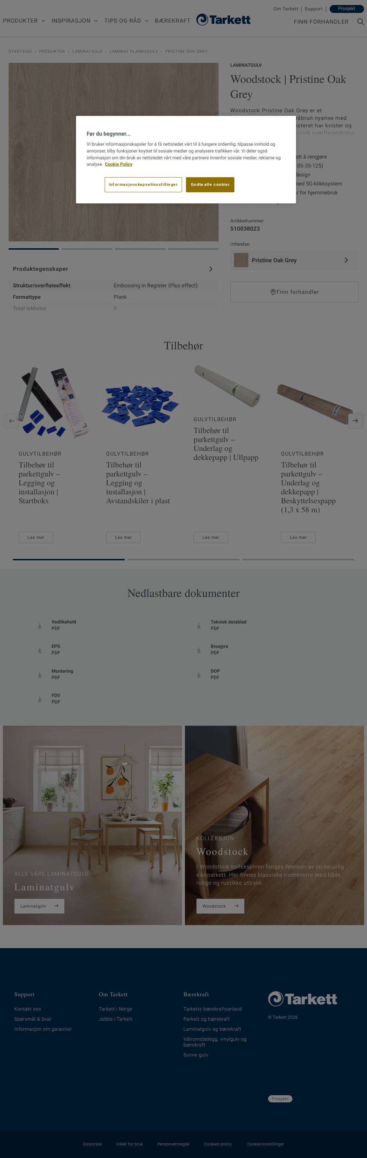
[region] (186, 159)
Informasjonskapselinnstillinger (143, 184)
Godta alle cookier (210, 184)
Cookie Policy (119, 164)
